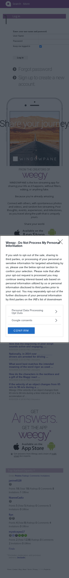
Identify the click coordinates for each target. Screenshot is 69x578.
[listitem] (34, 311)
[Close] (61, 243)
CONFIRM (21, 330)
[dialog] (34, 289)
